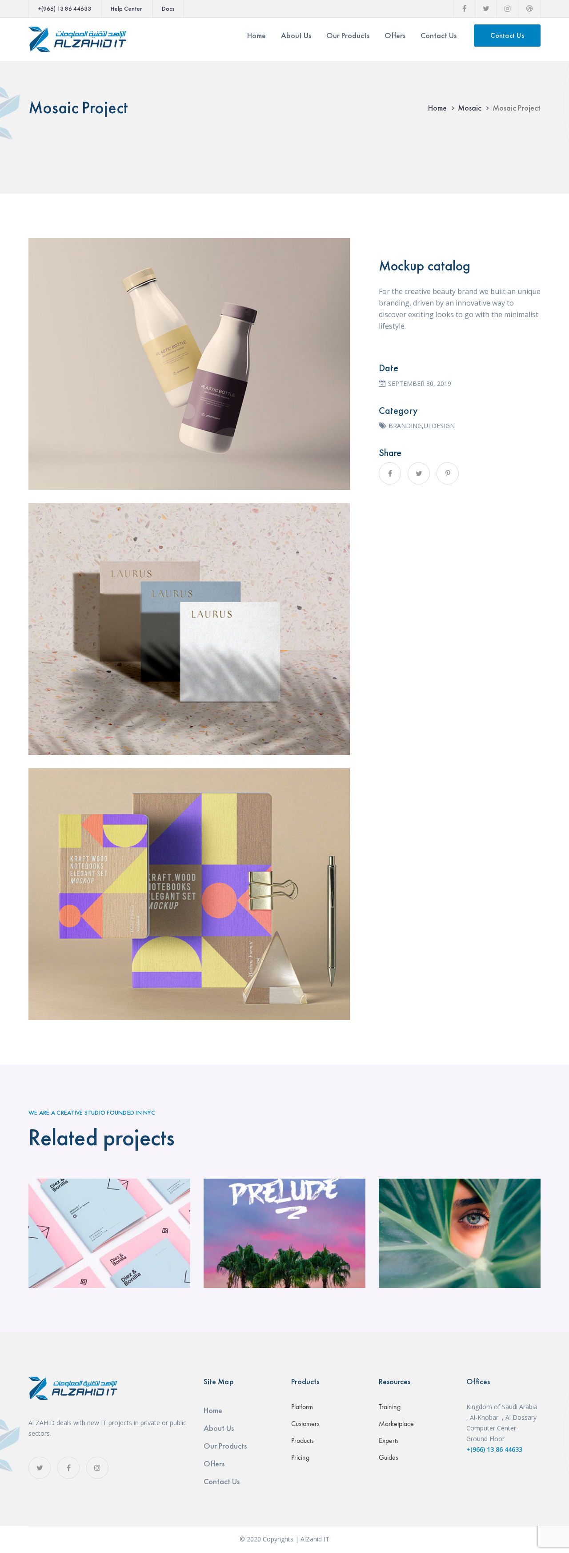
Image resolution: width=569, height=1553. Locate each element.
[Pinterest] (448, 473)
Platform (302, 1406)
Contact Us (507, 35)
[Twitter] (419, 473)
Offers (214, 1463)
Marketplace (396, 1423)
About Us (219, 1428)
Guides (388, 1457)
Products (302, 1440)
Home (437, 108)
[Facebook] (390, 473)
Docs (168, 8)
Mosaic (469, 108)
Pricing (300, 1457)
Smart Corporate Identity (109, 1233)
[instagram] (97, 1468)
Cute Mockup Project (284, 1233)
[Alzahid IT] (77, 39)
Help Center (126, 8)
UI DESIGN (439, 425)
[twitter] (39, 1468)
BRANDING (405, 425)
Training (390, 1406)
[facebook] (68, 1468)
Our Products (225, 1446)
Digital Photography (459, 1233)
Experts (389, 1440)
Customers (305, 1423)
